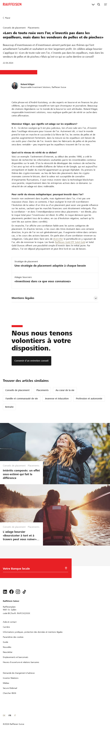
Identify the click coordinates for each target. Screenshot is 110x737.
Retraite (9, 407)
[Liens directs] (93, 4)
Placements (42, 390)
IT (15, 715)
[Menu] (105, 4)
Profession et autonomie (89, 398)
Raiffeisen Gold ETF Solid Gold (70, 242)
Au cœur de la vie (65, 390)
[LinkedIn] (5, 592)
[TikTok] (24, 592)
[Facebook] (11, 592)
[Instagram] (18, 592)
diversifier (58, 239)
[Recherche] (98, 4)
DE (4, 715)
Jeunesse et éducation (57, 398)
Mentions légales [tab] (23, 298)
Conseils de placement (17, 390)
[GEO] (66, 568)
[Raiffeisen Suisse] (12, 4)
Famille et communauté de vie (22, 398)
